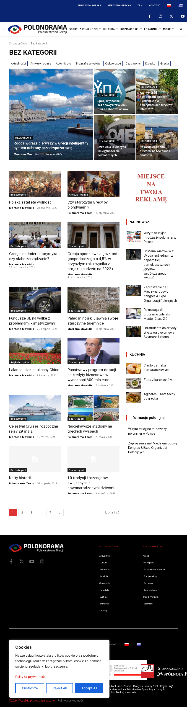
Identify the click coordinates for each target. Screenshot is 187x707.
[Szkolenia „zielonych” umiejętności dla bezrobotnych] (114, 137)
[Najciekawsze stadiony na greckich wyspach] (93, 408)
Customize (30, 688)
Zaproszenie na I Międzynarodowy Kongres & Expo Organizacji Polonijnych (152, 447)
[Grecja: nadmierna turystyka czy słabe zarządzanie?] (35, 235)
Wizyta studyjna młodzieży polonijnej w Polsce (160, 237)
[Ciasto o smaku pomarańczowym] (133, 368)
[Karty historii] (35, 459)
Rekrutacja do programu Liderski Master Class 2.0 (157, 314)
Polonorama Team (80, 212)
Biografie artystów (88, 63)
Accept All (89, 688)
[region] (59, 669)
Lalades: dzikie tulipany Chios (34, 369)
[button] (181, 29)
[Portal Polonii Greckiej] (37, 29)
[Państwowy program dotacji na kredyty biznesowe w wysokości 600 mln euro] (93, 351)
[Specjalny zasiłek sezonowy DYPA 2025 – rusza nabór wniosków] (114, 91)
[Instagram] (160, 16)
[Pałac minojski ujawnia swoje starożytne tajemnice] (93, 300)
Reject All (60, 688)
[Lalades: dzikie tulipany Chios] (35, 351)
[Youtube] (182, 16)
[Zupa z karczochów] (133, 383)
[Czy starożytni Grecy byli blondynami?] (93, 184)
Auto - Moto (63, 63)
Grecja (164, 63)
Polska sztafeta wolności (30, 202)
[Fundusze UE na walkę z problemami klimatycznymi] (35, 300)
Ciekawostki (113, 63)
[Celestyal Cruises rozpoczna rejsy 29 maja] (35, 408)
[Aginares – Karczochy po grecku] (133, 397)
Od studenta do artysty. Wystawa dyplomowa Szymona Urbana (160, 332)
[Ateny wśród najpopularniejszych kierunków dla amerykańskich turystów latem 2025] (157, 91)
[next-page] (60, 512)
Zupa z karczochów (158, 380)
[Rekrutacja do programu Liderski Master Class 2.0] (133, 313)
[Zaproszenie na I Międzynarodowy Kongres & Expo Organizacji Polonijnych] (133, 290)
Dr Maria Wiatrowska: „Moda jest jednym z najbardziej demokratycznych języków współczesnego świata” (159, 264)
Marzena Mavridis (21, 207)
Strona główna (18, 43)
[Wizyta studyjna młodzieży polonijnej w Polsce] (133, 236)
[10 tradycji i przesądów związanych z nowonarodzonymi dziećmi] (93, 459)
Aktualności (18, 63)
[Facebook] (149, 16)
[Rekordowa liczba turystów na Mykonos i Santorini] (157, 137)
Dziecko (150, 63)
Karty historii (20, 477)
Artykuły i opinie (41, 63)
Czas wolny (133, 63)
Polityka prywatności (30, 677)
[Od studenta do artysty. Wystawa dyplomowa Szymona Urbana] (133, 331)
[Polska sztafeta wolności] (35, 184)
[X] (171, 16)
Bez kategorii (23, 138)
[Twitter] (21, 561)
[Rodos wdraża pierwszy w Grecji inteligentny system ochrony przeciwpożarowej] (51, 114)
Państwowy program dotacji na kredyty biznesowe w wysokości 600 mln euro (92, 374)
